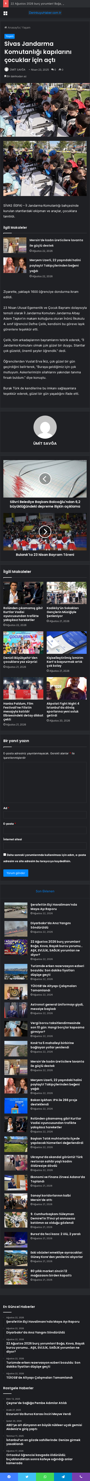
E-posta (9, 823)
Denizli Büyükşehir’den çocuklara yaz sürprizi (20, 660)
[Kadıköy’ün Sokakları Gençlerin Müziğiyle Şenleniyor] (67, 593)
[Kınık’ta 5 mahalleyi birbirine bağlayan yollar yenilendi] (15, 1048)
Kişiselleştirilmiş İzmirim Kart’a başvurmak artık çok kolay (65, 662)
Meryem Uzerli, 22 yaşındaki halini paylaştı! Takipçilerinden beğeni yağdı (55, 265)
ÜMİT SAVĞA (17, 69)
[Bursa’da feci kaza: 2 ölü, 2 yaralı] (15, 1240)
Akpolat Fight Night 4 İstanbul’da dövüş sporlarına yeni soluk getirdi (63, 709)
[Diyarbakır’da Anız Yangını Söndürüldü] (15, 929)
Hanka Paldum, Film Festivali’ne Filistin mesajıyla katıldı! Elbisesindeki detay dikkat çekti (23, 711)
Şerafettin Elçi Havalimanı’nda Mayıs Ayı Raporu (54, 907)
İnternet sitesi (12, 839)
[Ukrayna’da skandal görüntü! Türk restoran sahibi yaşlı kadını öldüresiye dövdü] (15, 1163)
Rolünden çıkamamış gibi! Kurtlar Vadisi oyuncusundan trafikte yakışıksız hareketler (23, 614)
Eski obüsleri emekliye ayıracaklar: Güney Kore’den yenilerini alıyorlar (57, 1254)
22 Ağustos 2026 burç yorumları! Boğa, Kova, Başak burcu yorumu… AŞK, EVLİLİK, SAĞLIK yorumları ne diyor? (57, 948)
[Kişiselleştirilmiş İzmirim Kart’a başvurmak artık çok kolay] (67, 642)
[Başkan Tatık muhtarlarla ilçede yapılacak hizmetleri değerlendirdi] (15, 1144)
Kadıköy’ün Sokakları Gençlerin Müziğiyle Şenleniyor (63, 612)
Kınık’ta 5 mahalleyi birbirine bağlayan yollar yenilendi (52, 1045)
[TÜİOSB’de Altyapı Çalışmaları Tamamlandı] (15, 991)
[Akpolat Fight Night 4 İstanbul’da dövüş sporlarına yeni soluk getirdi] (67, 688)
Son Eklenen (45, 891)
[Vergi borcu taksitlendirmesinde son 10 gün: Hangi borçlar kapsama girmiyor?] (15, 1029)
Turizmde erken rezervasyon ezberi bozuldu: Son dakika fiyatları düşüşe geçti (57, 970)
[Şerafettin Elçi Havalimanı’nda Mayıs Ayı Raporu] (15, 910)
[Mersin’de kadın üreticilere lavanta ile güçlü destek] (14, 245)
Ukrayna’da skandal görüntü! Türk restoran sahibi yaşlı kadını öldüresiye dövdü (57, 1161)
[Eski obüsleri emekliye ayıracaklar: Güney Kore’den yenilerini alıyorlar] (15, 1258)
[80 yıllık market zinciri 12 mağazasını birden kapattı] (15, 1277)
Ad (6, 808)
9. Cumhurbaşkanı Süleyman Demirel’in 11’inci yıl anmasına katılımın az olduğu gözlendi (53, 1218)
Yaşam (26, 27)
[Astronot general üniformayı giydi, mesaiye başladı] (15, 1010)
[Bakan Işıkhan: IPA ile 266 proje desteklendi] (15, 1106)
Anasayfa (13, 27)
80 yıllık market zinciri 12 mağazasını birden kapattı (51, 1273)
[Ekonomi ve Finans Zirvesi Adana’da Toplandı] (15, 1183)
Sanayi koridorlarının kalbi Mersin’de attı (51, 1197)
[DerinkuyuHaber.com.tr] (45, 12)
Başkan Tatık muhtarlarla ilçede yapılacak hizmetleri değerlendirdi (57, 1140)
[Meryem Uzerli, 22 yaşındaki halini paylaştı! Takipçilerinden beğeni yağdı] (14, 265)
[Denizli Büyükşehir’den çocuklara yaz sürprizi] (23, 642)
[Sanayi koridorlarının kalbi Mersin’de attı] (15, 1201)
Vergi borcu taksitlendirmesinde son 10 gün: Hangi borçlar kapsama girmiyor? (57, 1027)
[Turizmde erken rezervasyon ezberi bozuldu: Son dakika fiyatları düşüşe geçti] (15, 971)
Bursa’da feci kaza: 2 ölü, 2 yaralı (56, 1234)
